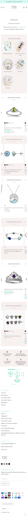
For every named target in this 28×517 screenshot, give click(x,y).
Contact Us (3, 392)
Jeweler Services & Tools (6, 418)
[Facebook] (2, 464)
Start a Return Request (6, 400)
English (4, 508)
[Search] (4, 7)
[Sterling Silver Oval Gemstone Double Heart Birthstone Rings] (14, 111)
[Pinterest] (7, 464)
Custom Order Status (5, 397)
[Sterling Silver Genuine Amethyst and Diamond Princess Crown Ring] (14, 278)
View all (14, 99)
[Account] (23, 7)
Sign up (5, 483)
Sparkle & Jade (6, 512)
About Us (3, 413)
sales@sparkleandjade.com (10, 443)
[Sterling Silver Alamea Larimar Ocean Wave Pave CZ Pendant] (14, 194)
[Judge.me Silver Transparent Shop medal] (10, 374)
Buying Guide (4, 402)
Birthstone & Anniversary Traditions (9, 423)
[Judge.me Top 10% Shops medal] (10, 379)
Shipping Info (4, 416)
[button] (7, 131)
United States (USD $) (7, 504)
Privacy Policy (4, 425)
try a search (20, 27)
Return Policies (4, 395)
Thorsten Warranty (5, 430)
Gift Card (3, 405)
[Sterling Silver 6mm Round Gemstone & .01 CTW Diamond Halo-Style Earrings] (14, 153)
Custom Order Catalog (6, 421)
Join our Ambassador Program (7, 428)
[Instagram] (4, 464)
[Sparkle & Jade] (14, 7)
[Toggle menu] (1, 7)
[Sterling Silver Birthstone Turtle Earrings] (14, 320)
